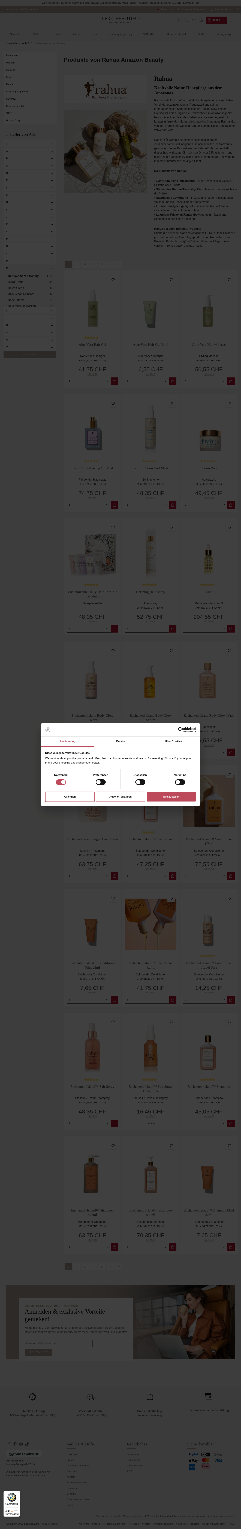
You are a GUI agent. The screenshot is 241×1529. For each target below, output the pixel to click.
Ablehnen (70, 796)
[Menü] (18, 1493)
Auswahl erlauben (120, 796)
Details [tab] (120, 741)
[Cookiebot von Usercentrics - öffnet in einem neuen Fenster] (180, 729)
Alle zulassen (171, 796)
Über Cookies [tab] (173, 741)
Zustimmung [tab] (68, 741)
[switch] (101, 782)
